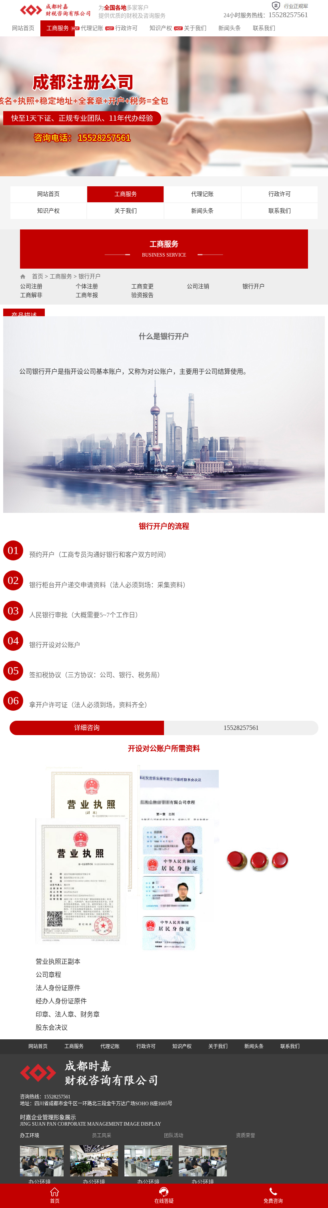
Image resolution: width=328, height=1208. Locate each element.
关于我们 (195, 28)
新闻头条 (229, 28)
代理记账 (92, 28)
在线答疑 (164, 1201)
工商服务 (57, 28)
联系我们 (264, 28)
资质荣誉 (245, 1135)
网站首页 (23, 28)
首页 (37, 276)
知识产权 (161, 28)
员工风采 (101, 1135)
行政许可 (126, 28)
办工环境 (29, 1135)
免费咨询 (273, 1201)
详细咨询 (87, 727)
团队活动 (173, 1135)
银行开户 (89, 276)
